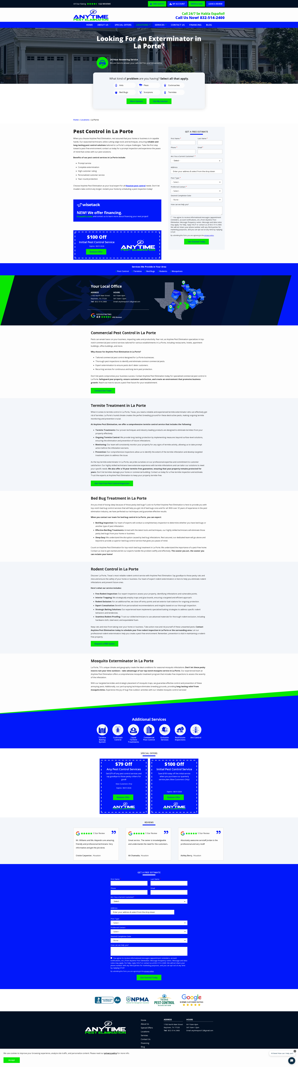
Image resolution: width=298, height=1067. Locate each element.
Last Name (202, 138)
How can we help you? (180, 204)
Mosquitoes (177, 271)
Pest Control (123, 271)
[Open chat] (291, 1060)
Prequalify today (85, 216)
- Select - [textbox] (176, 182)
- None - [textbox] (175, 199)
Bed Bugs (150, 271)
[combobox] (196, 182)
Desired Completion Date (181, 195)
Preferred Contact (178, 187)
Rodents (163, 271)
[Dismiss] (295, 1051)
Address (174, 167)
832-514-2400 (101, 301)
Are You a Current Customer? (182, 156)
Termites (137, 271)
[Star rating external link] (110, 4)
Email (200, 147)
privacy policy (209, 235)
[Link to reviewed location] (96, 833)
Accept (11, 1060)
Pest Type (175, 178)
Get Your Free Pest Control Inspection (112, 483)
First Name (175, 138)
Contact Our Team (103, 390)
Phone (173, 147)
